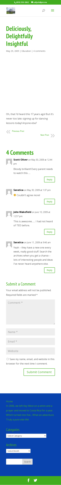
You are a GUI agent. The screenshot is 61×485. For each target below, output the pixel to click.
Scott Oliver (20, 159)
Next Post (44, 135)
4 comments (39, 51)
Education (26, 51)
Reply (49, 179)
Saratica (18, 190)
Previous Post (18, 131)
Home (9, 401)
